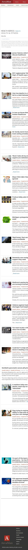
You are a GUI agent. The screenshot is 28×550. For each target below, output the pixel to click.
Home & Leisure (20, 537)
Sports (17, 543)
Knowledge (18, 539)
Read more (16, 107)
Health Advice (16, 57)
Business (3, 5)
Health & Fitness (15, 370)
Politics (18, 541)
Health (17, 5)
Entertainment (10, 5)
